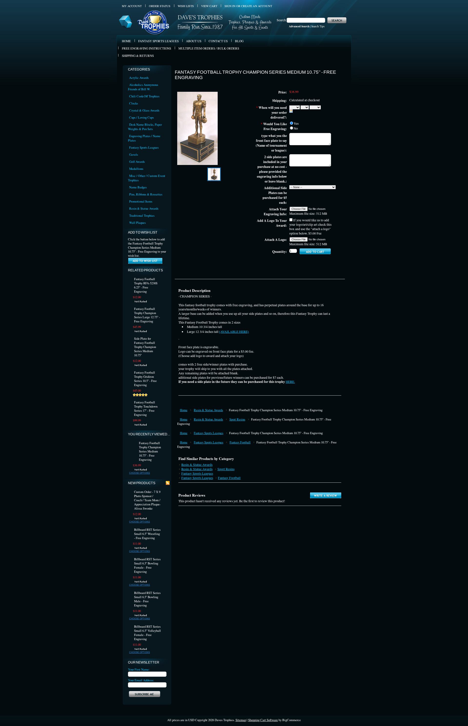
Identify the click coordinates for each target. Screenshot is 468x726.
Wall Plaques (137, 222)
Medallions (136, 168)
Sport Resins (237, 419)
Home (183, 410)
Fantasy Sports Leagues (144, 147)
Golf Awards (137, 161)
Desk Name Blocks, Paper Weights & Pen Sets (145, 126)
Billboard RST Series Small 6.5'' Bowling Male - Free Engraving (147, 599)
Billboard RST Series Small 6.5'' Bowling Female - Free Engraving (147, 565)
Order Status (159, 6)
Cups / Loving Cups (141, 117)
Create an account (256, 6)
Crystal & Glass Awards (144, 110)
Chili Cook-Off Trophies (144, 96)
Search (281, 20)
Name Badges (138, 187)
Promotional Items (140, 201)
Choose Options (139, 473)
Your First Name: (139, 669)
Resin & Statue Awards (143, 208)
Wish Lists (186, 6)
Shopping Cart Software (263, 720)
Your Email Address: (141, 680)
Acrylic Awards (139, 77)
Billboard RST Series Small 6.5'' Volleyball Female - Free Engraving (147, 632)
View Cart (209, 6)
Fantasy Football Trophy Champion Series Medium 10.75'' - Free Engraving (150, 451)
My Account (132, 6)
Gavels (133, 154)
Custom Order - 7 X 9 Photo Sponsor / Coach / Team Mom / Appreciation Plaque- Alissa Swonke (147, 500)
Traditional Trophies (142, 215)
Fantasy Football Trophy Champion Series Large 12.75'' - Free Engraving (147, 315)
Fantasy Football (240, 442)
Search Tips (317, 26)
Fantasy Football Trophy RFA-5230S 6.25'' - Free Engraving (145, 285)
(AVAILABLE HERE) (234, 331)
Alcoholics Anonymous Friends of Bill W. (143, 86)
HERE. (290, 381)
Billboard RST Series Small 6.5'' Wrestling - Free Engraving (147, 534)
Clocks (133, 103)
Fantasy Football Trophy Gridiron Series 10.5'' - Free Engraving (145, 378)
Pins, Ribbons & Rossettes (145, 194)
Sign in (229, 6)
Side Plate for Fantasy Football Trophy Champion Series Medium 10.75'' (145, 347)
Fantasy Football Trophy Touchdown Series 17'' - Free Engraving (145, 408)
